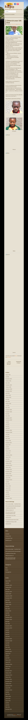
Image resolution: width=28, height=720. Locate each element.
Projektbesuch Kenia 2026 (11, 508)
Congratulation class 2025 (11, 515)
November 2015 (9, 461)
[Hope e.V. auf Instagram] (18, 4)
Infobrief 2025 (8, 517)
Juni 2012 (7, 494)
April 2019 (8, 428)
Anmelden (7, 533)
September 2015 (9, 465)
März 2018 (8, 438)
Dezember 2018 (9, 430)
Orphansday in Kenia (18, 362)
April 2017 (8, 448)
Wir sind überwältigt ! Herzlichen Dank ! (13, 503)
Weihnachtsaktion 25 (10, 510)
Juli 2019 (7, 422)
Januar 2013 (8, 488)
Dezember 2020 (9, 409)
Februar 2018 (8, 440)
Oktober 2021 (8, 403)
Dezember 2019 (9, 418)
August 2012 (8, 490)
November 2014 (9, 471)
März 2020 (8, 415)
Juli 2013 (7, 481)
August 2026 (8, 374)
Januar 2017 (8, 452)
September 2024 (9, 389)
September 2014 (9, 475)
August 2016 (8, 457)
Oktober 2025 (8, 380)
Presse (7, 569)
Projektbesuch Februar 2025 (11, 521)
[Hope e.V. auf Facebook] (15, 4)
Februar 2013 (8, 485)
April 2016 (8, 459)
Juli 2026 (7, 376)
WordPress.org (8, 540)
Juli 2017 (7, 446)
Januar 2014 (8, 477)
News (16, 355)
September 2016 (9, 455)
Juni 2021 (7, 405)
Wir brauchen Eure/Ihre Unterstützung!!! (13, 506)
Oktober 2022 (8, 397)
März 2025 (8, 382)
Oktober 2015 (8, 463)
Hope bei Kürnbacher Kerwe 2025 (12, 519)
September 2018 (9, 432)
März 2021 (8, 407)
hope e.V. (14, 714)
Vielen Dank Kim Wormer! (9, 363)
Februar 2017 (8, 450)
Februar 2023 (8, 395)
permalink (9, 357)
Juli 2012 (7, 492)
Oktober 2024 (8, 387)
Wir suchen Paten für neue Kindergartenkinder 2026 (10, 558)
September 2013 (9, 479)
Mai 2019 (7, 426)
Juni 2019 (7, 424)
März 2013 (8, 483)
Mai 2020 (7, 413)
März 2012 (8, 496)
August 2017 (8, 444)
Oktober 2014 (8, 473)
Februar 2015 (8, 467)
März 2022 (8, 401)
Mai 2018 (7, 436)
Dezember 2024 (9, 385)
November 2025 (9, 378)
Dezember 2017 (9, 442)
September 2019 (9, 420)
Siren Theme (18, 715)
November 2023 (9, 391)
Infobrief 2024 (8, 523)
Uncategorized (8, 572)
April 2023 (8, 393)
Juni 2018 (7, 434)
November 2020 (9, 411)
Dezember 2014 (9, 469)
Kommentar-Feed (9, 538)
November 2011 (9, 498)
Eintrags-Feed (8, 536)
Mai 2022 (7, 399)
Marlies (19, 24)
